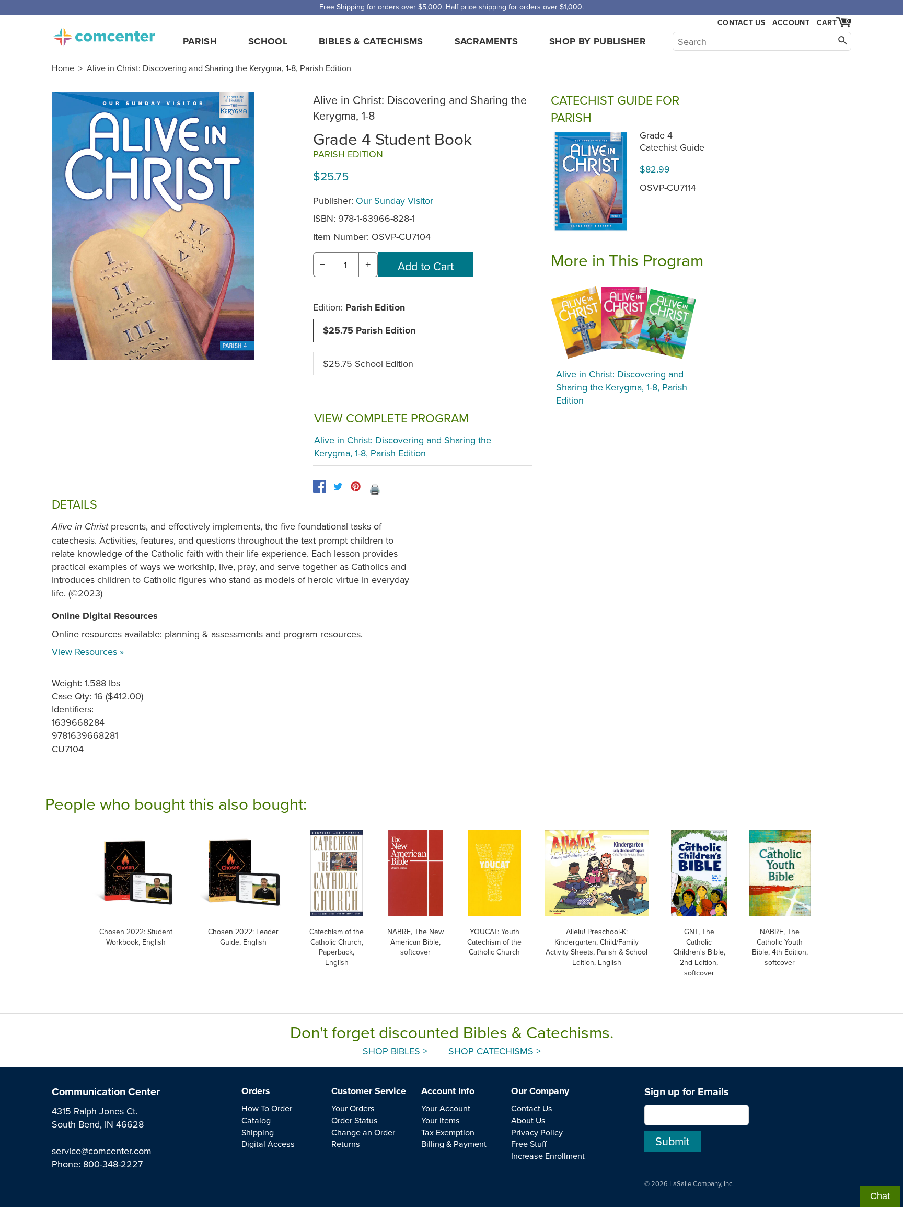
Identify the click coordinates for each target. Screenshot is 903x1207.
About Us (528, 1120)
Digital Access (268, 1143)
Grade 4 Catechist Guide (672, 141)
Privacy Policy (537, 1132)
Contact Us (741, 23)
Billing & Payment (454, 1143)
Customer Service (368, 1091)
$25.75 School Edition (368, 363)
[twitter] (337, 486)
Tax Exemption (447, 1132)
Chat (880, 1196)
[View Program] (629, 323)
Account (790, 22)
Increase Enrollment (548, 1156)
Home (63, 68)
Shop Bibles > (395, 1050)
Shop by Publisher (597, 41)
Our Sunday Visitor (394, 200)
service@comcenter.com (102, 1150)
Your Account (445, 1108)
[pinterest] (355, 486)
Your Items (440, 1120)
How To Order (266, 1108)
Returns (345, 1143)
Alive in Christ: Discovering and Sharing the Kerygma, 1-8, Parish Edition (219, 68)
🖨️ (374, 489)
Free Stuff (529, 1143)
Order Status (354, 1120)
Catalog (256, 1120)
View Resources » (88, 651)
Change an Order (363, 1132)
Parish (200, 41)
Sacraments (486, 41)
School (267, 41)
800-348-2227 (113, 1163)
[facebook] (319, 486)
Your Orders (353, 1108)
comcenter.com (104, 34)
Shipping (257, 1132)
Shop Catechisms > (494, 1050)
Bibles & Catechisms (371, 41)
